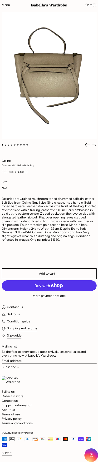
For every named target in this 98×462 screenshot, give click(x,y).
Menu (6, 5)
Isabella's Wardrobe (22, 432)
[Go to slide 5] (15, 145)
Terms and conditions (17, 423)
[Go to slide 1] (2, 145)
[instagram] (91, 455)
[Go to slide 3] (9, 145)
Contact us (10, 400)
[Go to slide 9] (27, 145)
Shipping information (17, 405)
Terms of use (11, 414)
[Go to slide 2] (5, 145)
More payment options (49, 296)
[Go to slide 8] (24, 145)
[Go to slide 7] (21, 145)
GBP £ (5, 453)
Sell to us (8, 391)
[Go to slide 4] (12, 145)
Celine (6, 161)
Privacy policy (12, 418)
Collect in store (12, 396)
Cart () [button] (91, 5)
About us (8, 410)
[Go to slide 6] (18, 145)
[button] (49, 75)
